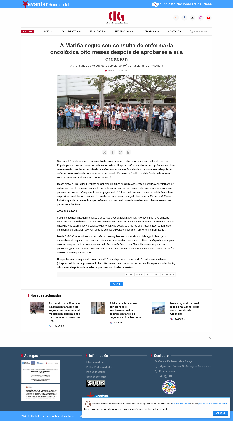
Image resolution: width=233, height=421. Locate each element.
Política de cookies (95, 372)
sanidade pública (168, 274)
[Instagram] (165, 376)
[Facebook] (156, 376)
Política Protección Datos (99, 367)
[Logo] (116, 17)
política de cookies (181, 404)
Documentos (70, 31)
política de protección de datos (212, 404)
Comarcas (149, 31)
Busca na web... (202, 31)
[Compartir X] (104, 152)
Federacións (123, 31)
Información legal (95, 362)
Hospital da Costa (152, 274)
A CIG (46, 31)
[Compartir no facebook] (112, 152)
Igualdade (96, 31)
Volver (117, 284)
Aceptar (220, 413)
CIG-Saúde (139, 274)
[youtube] (170, 376)
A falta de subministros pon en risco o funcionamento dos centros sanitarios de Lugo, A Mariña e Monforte (125, 310)
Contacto (174, 31)
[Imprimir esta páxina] (128, 152)
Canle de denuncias (96, 377)
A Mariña (129, 274)
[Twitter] (160, 376)
